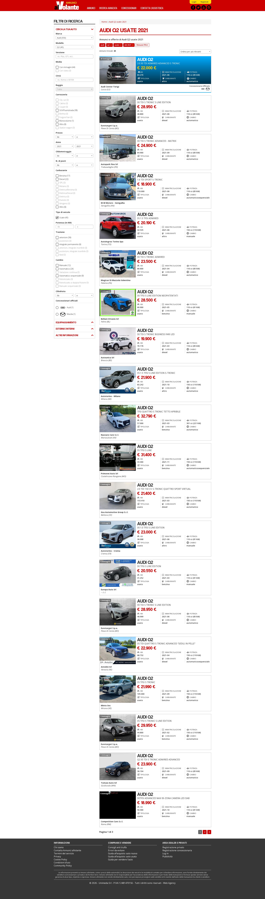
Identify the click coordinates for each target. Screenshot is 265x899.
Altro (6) (62, 124)
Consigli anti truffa (117, 847)
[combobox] (74, 38)
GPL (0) (62, 182)
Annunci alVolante (67, 5)
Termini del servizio (64, 853)
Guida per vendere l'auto (120, 859)
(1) (70, 307)
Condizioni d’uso (62, 862)
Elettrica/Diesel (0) (67, 193)
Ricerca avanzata (108, 8)
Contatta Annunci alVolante (67, 850)
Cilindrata (60, 291)
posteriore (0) (65, 241)
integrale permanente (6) (70, 244)
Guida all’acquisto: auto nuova (122, 853)
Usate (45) (63, 217)
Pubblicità (167, 856)
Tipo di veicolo (63, 212)
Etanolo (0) (64, 200)
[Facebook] (193, 7)
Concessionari (128, 8)
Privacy (57, 856)
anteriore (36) (65, 237)
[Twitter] (198, 7)
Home (104, 21)
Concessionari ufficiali (67, 300)
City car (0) (63, 100)
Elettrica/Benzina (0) (68, 189)
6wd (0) (62, 254)
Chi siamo (59, 847)
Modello (60, 43)
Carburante (61, 170)
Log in (165, 853)
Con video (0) (65, 70)
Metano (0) (64, 186)
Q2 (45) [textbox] (60, 47)
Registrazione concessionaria (177, 850)
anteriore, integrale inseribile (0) (73, 247)
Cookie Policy (60, 859)
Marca (59, 33)
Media (59, 61)
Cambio (59, 260)
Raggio (59, 85)
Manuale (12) (65, 265)
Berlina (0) (63, 113)
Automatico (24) (66, 268)
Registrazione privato (173, 847)
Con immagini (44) (67, 67)
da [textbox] (58, 137)
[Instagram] (209, 7)
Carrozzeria (61, 94)
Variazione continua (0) (69, 272)
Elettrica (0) (64, 196)
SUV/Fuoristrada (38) (68, 110)
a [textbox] (77, 137)
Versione (60, 52)
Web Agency (169, 883)
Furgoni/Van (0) (65, 117)
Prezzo (59, 132)
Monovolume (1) (66, 120)
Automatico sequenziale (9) (71, 275)
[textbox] (74, 89)
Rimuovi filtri (142, 45)
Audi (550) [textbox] (61, 37)
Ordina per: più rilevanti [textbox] (191, 51)
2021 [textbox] (59, 146)
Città (58, 75)
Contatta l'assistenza (152, 8)
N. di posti (61, 161)
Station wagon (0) (67, 127)
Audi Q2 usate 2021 (118, 21)
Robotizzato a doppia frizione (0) (73, 282)
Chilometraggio (63, 151)
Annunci (91, 8)
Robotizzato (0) (66, 279)
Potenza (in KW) (64, 222)
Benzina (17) (64, 175)
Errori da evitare (116, 850)
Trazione (60, 232)
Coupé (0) (63, 106)
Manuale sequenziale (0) (70, 286)
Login (194, 2)
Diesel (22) (63, 179)
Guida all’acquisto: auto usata (122, 856)
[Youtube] (203, 7)
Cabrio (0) (63, 103)
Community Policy (63, 865)
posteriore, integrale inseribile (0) (73, 251)
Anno (58, 142)
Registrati (204, 2)
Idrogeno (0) (64, 203)
